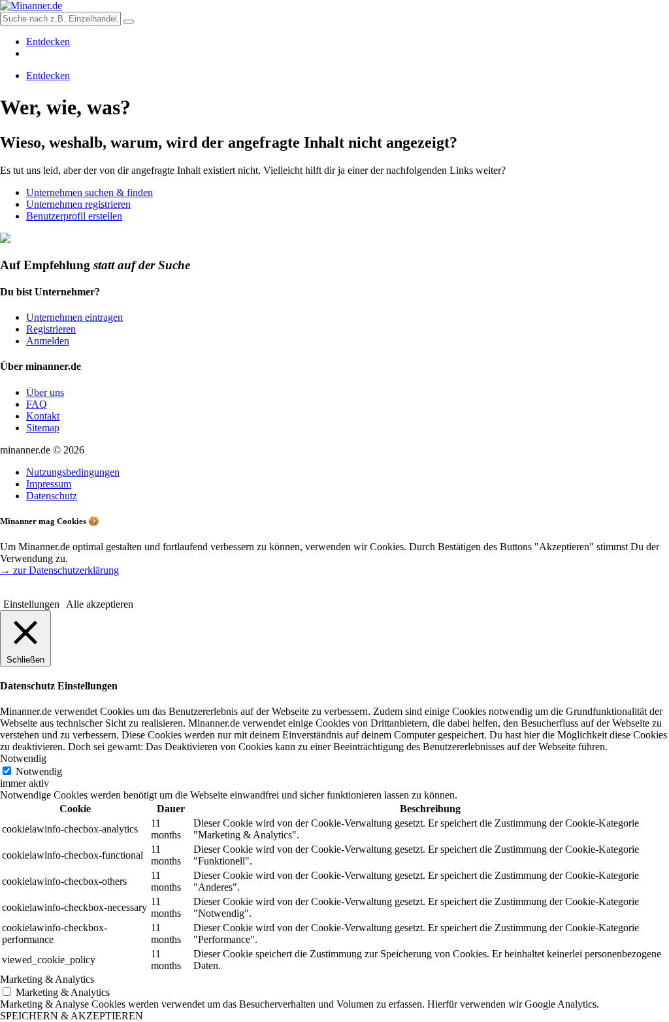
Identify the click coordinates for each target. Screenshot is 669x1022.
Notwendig (39, 771)
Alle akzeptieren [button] (99, 604)
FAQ (36, 404)
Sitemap (42, 427)
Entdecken (48, 41)
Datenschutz (51, 495)
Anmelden (47, 340)
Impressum (48, 483)
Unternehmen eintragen (74, 317)
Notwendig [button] (23, 758)
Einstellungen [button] (31, 604)
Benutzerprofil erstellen (74, 216)
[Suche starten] (128, 22)
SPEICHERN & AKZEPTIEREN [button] (71, 1015)
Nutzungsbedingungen (73, 472)
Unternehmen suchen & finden (89, 192)
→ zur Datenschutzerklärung (59, 570)
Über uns (45, 392)
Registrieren (51, 329)
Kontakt (42, 415)
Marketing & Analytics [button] (47, 979)
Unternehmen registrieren (78, 204)
